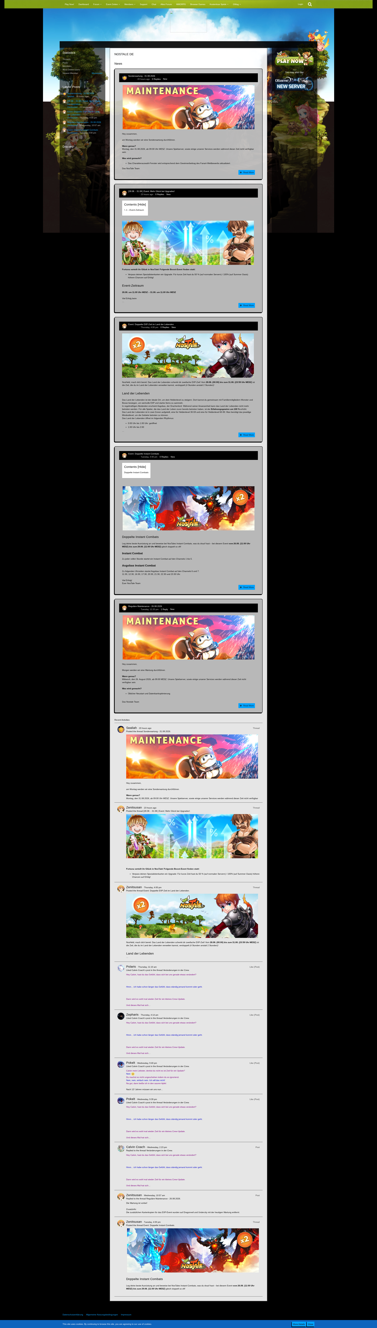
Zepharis (132, 1014)
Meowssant (97, 73)
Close (310, 1324)
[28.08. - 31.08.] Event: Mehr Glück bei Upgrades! (151, 191)
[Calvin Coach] (120, 1166)
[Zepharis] (120, 1034)
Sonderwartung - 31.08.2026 (80, 93)
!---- (134, 210)
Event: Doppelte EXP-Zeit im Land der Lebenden (151, 324)
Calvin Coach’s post (141, 970)
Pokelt (130, 1062)
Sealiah (70, 96)
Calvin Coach (135, 1147)
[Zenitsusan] (120, 842)
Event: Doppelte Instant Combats (82, 130)
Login (300, 4)
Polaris (131, 966)
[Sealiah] (120, 763)
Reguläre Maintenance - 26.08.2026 (84, 122)
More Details (299, 1324)
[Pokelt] (120, 1076)
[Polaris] (120, 986)
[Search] (309, 4)
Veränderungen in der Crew (176, 970)
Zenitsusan (72, 107)
